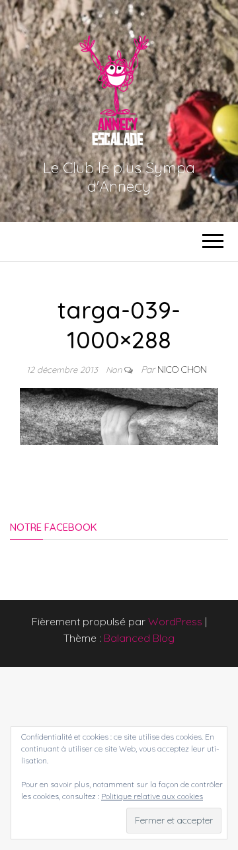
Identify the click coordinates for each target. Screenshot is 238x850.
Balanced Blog (139, 637)
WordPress (175, 621)
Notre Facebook (53, 527)
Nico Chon (182, 369)
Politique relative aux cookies (152, 796)
